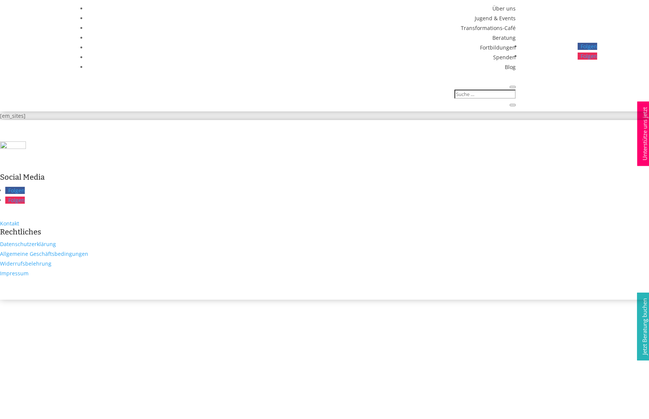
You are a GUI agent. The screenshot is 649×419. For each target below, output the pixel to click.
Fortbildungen (498, 47)
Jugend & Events (495, 18)
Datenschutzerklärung (28, 244)
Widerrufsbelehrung (25, 263)
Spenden (504, 57)
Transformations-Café (488, 28)
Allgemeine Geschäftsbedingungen (44, 253)
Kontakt (9, 223)
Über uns (504, 8)
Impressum (14, 273)
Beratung (504, 37)
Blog (510, 67)
